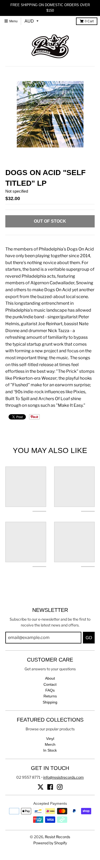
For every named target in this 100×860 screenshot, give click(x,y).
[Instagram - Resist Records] (60, 787)
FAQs (50, 690)
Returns (50, 696)
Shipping (50, 702)
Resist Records (57, 836)
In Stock (50, 750)
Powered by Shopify (50, 843)
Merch (50, 744)
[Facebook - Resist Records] (50, 787)
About (50, 678)
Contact (50, 684)
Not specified (16, 191)
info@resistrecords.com (63, 777)
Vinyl (50, 738)
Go (89, 638)
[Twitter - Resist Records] (40, 787)
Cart (89, 21)
